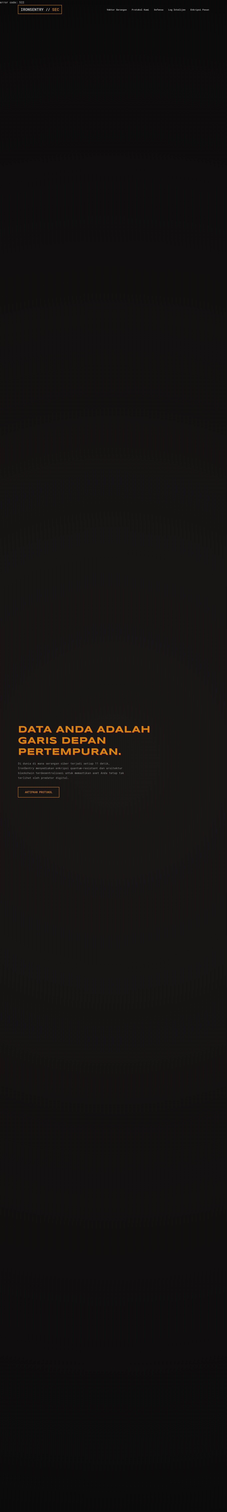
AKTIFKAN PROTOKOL (38, 792)
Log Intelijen (176, 9)
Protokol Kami (140, 9)
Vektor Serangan (117, 9)
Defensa (158, 9)
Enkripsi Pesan (199, 9)
